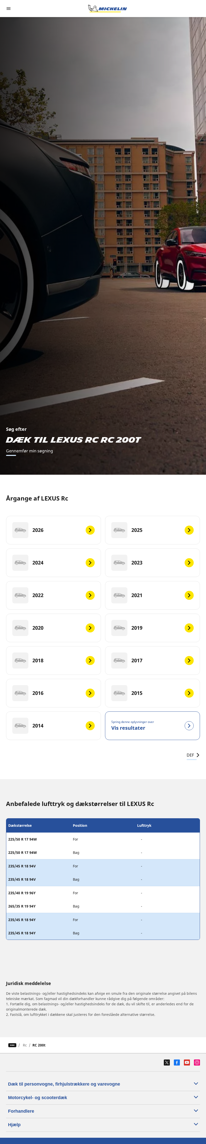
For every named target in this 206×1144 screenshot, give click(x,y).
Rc (25, 1045)
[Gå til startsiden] (107, 8)
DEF (190, 755)
